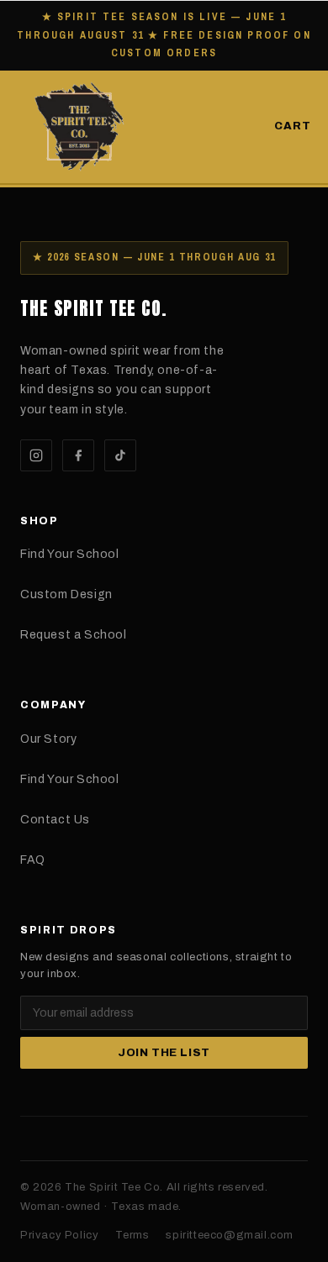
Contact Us (55, 819)
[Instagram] (36, 455)
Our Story (48, 739)
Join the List (164, 1053)
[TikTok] (120, 455)
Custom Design (66, 594)
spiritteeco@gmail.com (230, 1235)
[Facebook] (78, 455)
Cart (292, 126)
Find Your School (69, 554)
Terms (132, 1235)
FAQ (32, 860)
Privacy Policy (59, 1235)
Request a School (73, 634)
